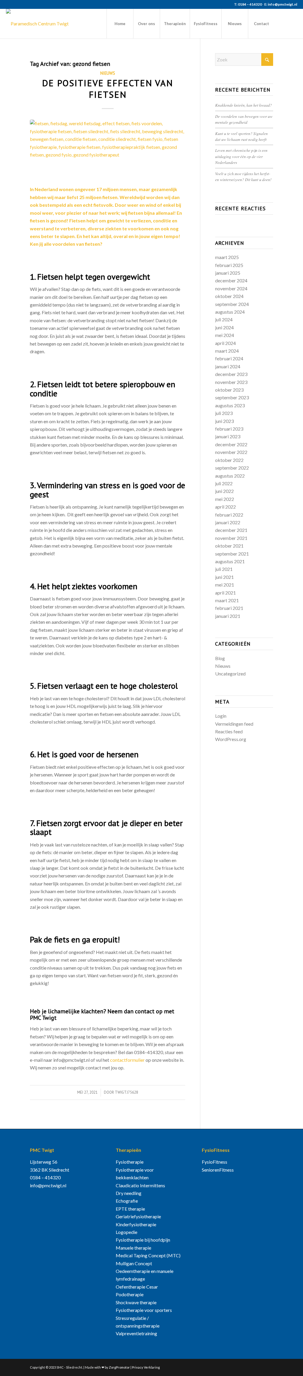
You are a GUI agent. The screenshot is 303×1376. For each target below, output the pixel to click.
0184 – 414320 (45, 1177)
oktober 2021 (229, 545)
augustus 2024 (230, 312)
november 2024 (231, 288)
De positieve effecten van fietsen (107, 88)
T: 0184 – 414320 (248, 4)
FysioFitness (214, 1162)
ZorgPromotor (119, 1367)
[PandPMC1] (107, 149)
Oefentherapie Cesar (137, 1286)
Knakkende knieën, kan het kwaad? (243, 105)
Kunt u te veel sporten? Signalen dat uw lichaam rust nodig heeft (241, 136)
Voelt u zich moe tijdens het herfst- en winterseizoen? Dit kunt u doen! (243, 176)
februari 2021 (229, 608)
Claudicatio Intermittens (140, 1185)
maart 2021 (227, 600)
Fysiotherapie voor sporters (144, 1310)
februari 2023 (229, 428)
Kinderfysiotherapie (136, 1224)
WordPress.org (230, 739)
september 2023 (232, 397)
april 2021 (225, 592)
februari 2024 (229, 358)
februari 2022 (229, 514)
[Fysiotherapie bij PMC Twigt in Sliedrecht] (37, 23)
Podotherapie (130, 1294)
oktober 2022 (229, 460)
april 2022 (225, 506)
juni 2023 (224, 421)
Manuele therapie (133, 1247)
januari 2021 (227, 616)
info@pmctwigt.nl (48, 1185)
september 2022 (232, 467)
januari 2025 (227, 273)
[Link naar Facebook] (283, 23)
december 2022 (231, 444)
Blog (220, 658)
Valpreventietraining (136, 1333)
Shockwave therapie (136, 1302)
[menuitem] (120, 23)
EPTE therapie (130, 1208)
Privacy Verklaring (146, 1367)
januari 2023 (227, 436)
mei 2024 (224, 335)
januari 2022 (227, 522)
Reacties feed (229, 731)
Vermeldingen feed (234, 724)
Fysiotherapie (130, 1162)
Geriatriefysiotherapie (138, 1216)
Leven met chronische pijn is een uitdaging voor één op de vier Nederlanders (241, 156)
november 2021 (231, 538)
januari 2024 (227, 366)
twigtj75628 (126, 1092)
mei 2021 (224, 584)
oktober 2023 (229, 390)
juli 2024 (224, 319)
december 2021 (231, 530)
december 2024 (231, 280)
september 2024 (232, 304)
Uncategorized (230, 673)
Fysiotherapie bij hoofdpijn (143, 1240)
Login (220, 716)
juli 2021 (224, 569)
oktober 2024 (229, 296)
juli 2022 (224, 483)
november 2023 (231, 382)
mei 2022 (224, 499)
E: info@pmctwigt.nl (280, 4)
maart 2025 (227, 257)
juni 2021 (224, 577)
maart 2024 (227, 351)
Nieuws (107, 73)
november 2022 (231, 452)
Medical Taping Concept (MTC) (148, 1255)
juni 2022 (224, 491)
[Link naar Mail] (292, 23)
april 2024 (225, 343)
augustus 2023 (230, 405)
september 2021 (232, 553)
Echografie (127, 1201)
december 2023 (231, 374)
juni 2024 (224, 327)
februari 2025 (229, 265)
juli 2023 (224, 413)
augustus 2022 (230, 475)
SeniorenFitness (218, 1170)
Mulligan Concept (134, 1263)
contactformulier (127, 1060)
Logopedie (126, 1232)
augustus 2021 (230, 561)
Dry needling (128, 1193)
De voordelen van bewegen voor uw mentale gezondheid (244, 119)
